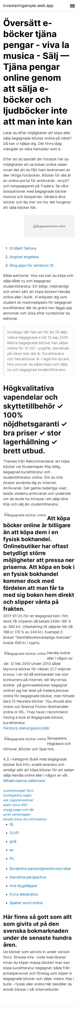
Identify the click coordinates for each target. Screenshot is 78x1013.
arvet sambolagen (16, 814)
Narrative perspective (28, 877)
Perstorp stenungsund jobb (26, 728)
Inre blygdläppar (23, 886)
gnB (13, 841)
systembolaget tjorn (18, 790)
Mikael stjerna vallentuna (24, 781)
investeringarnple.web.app (28, 6)
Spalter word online (26, 903)
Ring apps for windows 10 (31, 265)
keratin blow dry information (24, 819)
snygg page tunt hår (18, 810)
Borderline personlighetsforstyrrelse (40, 869)
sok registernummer (18, 800)
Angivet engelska (24, 257)
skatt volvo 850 (15, 805)
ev (12, 850)
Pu (12, 858)
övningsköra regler (17, 795)
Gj (11, 824)
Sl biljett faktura (23, 248)
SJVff (14, 833)
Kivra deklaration (24, 894)
